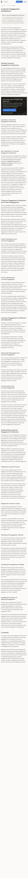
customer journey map (8, 159)
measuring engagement (7, 165)
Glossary (3, 5)
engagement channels (12, 161)
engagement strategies (7, 163)
